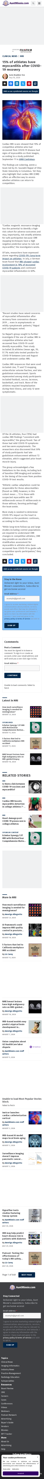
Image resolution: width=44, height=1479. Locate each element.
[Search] (33, 3)
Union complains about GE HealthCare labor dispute (14, 1044)
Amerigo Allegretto (13, 914)
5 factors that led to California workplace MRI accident (13, 740)
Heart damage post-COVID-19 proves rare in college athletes (14, 821)
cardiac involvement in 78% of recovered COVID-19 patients (20, 264)
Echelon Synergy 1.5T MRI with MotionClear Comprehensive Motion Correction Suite (13, 727)
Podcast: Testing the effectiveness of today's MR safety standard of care (12, 1256)
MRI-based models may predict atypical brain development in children (14, 1024)
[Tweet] (23, 83)
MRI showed (26, 261)
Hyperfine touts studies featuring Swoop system (11, 1213)
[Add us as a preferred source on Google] (35, 83)
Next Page (27, 1275)
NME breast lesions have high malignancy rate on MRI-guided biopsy (13, 756)
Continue (12, 675)
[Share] (10, 83)
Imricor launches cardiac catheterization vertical (14, 1115)
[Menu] (39, 3)
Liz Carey (9, 954)
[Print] (4, 83)
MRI (22, 56)
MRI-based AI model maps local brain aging (13, 1137)
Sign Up (11, 625)
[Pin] (29, 83)
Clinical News (9, 56)
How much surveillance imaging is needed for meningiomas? (12, 709)
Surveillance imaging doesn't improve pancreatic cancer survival (13, 1156)
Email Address (11, 594)
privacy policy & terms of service (17, 619)
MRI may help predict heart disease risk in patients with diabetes (14, 1236)
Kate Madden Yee (17, 75)
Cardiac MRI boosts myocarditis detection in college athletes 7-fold (13, 804)
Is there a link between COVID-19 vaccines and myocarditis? (13, 787)
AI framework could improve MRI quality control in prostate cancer (12, 927)
